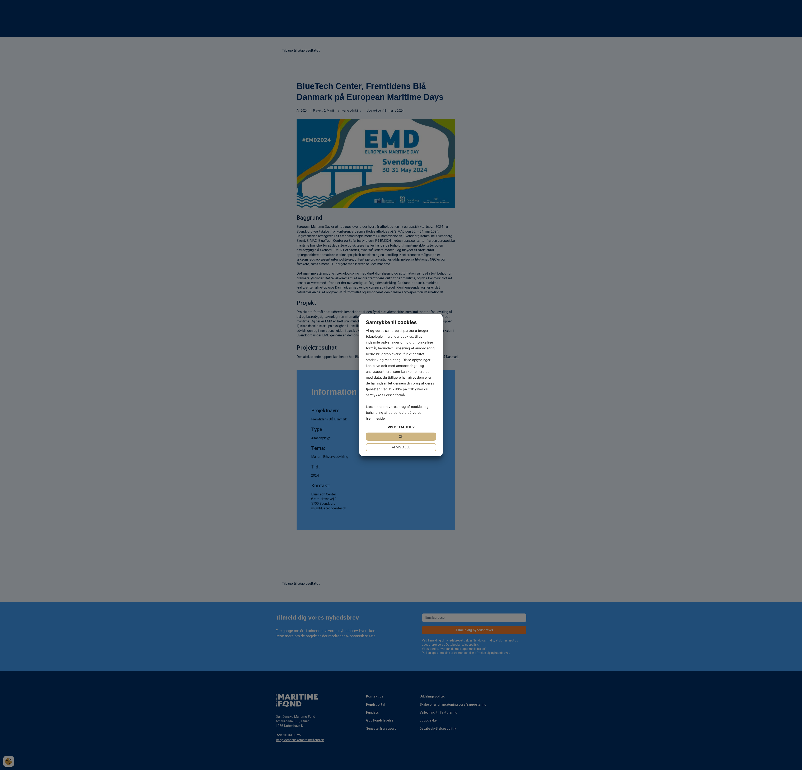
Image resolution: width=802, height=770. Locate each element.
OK (401, 436)
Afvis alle (401, 447)
